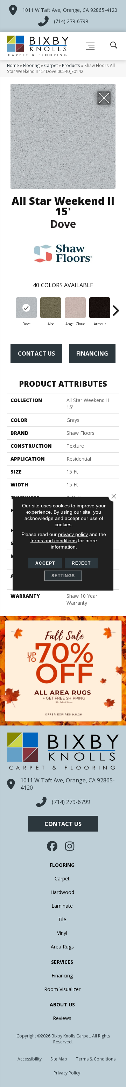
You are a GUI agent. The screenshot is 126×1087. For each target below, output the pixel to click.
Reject (81, 562)
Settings (63, 575)
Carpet (51, 65)
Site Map (58, 1059)
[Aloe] (50, 308)
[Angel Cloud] (75, 308)
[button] (63, 824)
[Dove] (26, 308)
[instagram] (70, 846)
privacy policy (73, 534)
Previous (10, 307)
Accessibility (30, 1059)
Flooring (31, 65)
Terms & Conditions (95, 1059)
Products (71, 65)
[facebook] (53, 846)
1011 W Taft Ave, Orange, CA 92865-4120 (69, 10)
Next (115, 307)
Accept (45, 562)
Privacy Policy (67, 1073)
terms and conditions (53, 540)
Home (13, 65)
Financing (92, 353)
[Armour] (100, 308)
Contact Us (36, 353)
